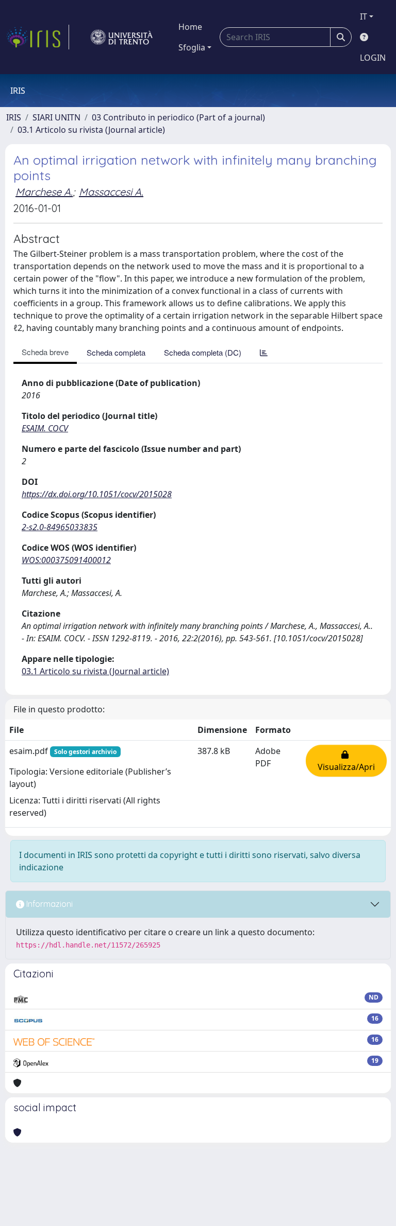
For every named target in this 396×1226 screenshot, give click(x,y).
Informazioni (48, 904)
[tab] (263, 352)
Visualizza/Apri (346, 761)
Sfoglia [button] (191, 47)
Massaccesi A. (111, 191)
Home (190, 26)
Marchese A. (44, 191)
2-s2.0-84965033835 (59, 527)
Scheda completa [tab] (116, 352)
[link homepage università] (121, 37)
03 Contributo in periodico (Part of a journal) (178, 117)
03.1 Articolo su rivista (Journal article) (91, 129)
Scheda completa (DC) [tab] (202, 352)
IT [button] (363, 16)
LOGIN (373, 57)
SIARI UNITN (56, 117)
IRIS (13, 117)
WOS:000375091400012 (66, 560)
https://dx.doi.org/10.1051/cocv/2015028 (97, 494)
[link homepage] (37, 37)
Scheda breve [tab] (45, 351)
